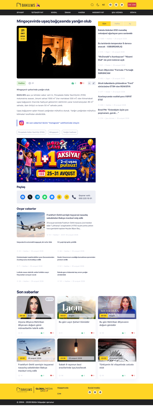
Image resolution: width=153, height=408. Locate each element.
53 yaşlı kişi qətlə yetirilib (66, 242)
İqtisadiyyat (37, 12)
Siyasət (20, 12)
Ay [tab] (130, 23)
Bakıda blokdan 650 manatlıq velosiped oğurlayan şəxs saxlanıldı (115, 32)
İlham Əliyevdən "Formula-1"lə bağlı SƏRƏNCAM (115, 71)
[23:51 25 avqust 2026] (36, 350)
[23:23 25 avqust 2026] (117, 350)
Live (134, 5)
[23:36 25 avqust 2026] (76, 350)
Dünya (133, 12)
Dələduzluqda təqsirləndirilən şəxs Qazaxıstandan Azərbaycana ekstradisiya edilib (35, 258)
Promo (107, 65)
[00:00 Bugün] (117, 307)
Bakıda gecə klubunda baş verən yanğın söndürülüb (72, 273)
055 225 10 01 (85, 198)
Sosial (54, 12)
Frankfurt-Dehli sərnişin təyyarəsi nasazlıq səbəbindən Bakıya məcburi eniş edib (36, 367)
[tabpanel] (117, 74)
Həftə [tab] (117, 23)
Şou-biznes (117, 12)
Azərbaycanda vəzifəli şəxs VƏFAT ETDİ (115, 98)
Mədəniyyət (98, 12)
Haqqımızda (62, 388)
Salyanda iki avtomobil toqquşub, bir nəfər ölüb (34, 242)
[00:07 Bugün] (76, 307)
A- (90, 83)
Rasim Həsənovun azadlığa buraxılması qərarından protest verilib (76, 258)
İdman (68, 12)
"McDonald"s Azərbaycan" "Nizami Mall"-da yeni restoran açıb (115, 58)
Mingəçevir (54, 132)
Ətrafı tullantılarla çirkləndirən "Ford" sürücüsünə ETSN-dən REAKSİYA (116, 85)
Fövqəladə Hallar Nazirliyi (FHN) (31, 132)
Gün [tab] (104, 23)
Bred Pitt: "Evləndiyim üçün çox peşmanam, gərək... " (113, 111)
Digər (108, 52)
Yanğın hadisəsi (69, 132)
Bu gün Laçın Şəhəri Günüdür (74, 322)
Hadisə (81, 12)
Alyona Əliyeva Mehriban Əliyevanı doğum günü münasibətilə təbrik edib (31, 325)
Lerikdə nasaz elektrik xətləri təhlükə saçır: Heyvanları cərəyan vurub (33, 273)
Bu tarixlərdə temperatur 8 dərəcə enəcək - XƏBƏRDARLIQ (114, 45)
